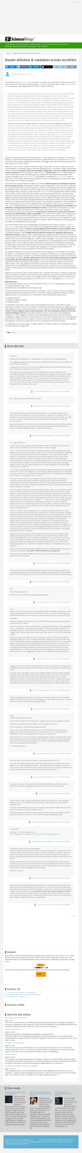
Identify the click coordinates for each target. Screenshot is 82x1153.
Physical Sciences (22, 44)
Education (58, 44)
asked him (70, 159)
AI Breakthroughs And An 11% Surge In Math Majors (24, 994)
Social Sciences (47, 44)
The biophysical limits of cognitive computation (21, 1066)
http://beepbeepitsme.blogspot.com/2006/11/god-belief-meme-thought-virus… (35, 834)
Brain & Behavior (19, 46)
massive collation (25, 82)
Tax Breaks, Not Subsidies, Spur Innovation (21, 992)
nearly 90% (45, 192)
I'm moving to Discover (13, 1029)
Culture (13, 332)
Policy (65, 44)
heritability (51, 284)
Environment (35, 44)
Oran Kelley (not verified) (44, 391)
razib (14, 74)
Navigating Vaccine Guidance (16, 996)
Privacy (36, 1140)
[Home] (17, 39)
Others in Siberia (11, 1054)
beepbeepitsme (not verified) (43, 822)
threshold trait (47, 279)
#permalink (66, 391)
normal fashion (62, 177)
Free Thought (42, 46)
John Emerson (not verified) (43, 435)
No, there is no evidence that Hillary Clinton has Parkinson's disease (41, 1093)
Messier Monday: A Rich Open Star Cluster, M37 (15, 1093)
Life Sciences (10, 44)
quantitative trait (30, 177)
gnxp (8, 53)
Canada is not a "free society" (15, 1043)
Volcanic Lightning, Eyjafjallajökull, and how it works (64, 1093)
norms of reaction (67, 279)
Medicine (8, 46)
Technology (31, 46)
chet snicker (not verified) (44, 406)
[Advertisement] (41, 17)
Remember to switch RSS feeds (15, 1018)
